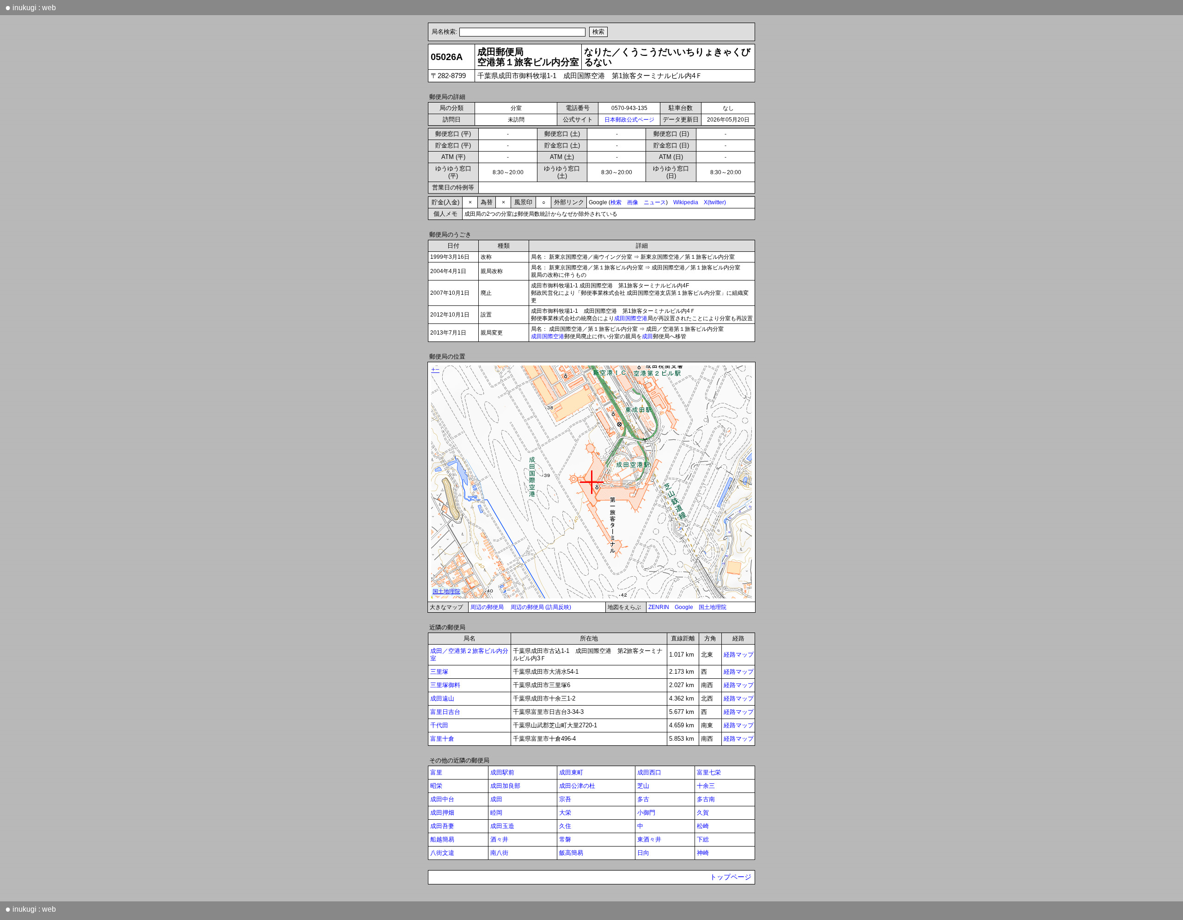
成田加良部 (505, 785)
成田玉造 (502, 826)
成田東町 (571, 772)
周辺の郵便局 (487, 607)
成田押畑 (442, 812)
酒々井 (499, 839)
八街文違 (442, 852)
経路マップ (739, 654)
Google (684, 607)
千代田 (439, 725)
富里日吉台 (445, 711)
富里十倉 (442, 738)
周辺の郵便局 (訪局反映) (541, 607)
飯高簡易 (571, 852)
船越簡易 (442, 839)
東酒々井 (649, 839)
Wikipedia (685, 202)
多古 (643, 799)
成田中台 (442, 799)
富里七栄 (709, 772)
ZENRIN (658, 607)
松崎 (703, 826)
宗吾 (565, 799)
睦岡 (496, 812)
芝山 (643, 785)
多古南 (706, 799)
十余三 (706, 785)
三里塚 (439, 671)
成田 (647, 336)
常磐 (565, 839)
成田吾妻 (442, 826)
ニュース (655, 202)
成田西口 (649, 772)
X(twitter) (715, 202)
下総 (703, 839)
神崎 (703, 852)
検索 (616, 202)
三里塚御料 (445, 685)
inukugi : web (30, 7)
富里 (436, 772)
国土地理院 (712, 607)
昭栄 (436, 785)
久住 (565, 826)
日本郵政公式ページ (629, 119)
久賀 (703, 812)
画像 (632, 202)
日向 (643, 852)
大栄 (565, 812)
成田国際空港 (630, 318)
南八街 (499, 852)
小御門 (646, 812)
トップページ (730, 877)
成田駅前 (502, 772)
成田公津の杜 (577, 785)
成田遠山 (442, 698)
